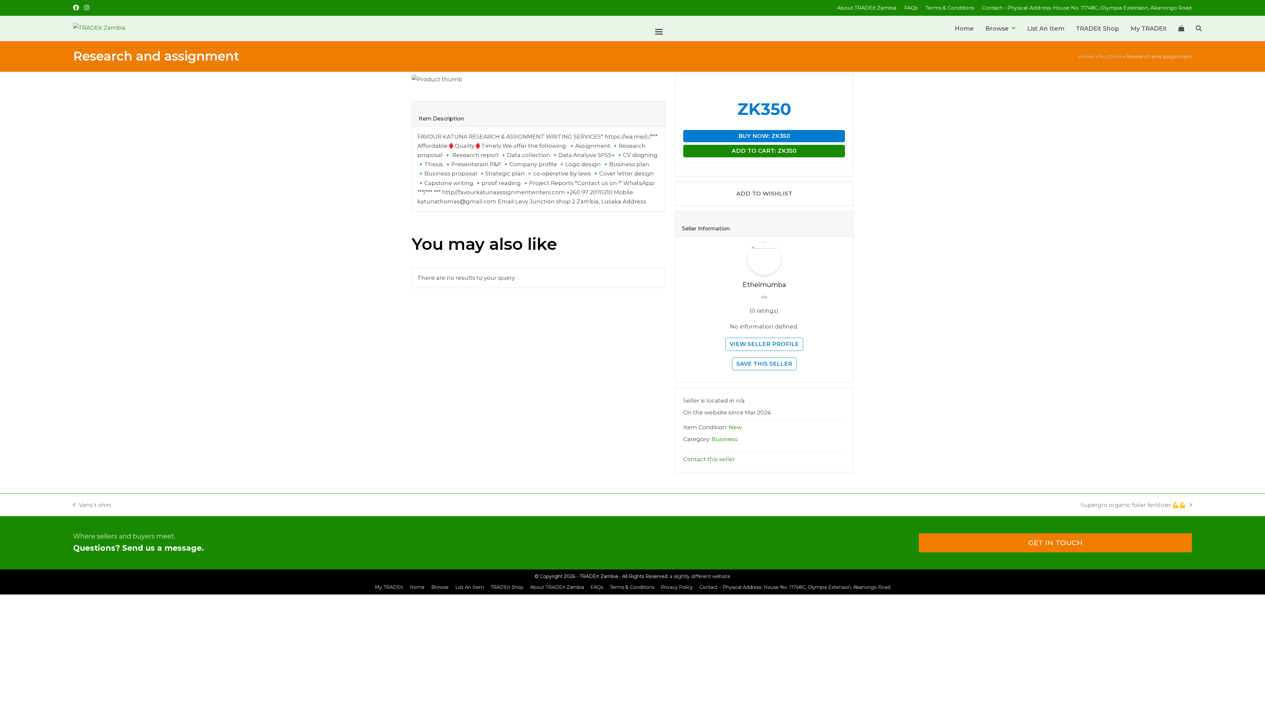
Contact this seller (709, 459)
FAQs (597, 587)
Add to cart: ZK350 (764, 150)
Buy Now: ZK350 (764, 136)
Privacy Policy (677, 587)
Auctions (1110, 56)
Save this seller (764, 363)
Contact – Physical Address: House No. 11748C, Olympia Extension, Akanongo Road (794, 587)
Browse (440, 587)
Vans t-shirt (92, 506)
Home (1086, 56)
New (735, 427)
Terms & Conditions (632, 587)
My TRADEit (389, 587)
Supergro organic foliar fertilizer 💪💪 (1133, 506)
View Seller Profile (764, 344)
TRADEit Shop (507, 587)
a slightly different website (700, 576)
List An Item (469, 587)
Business (725, 439)
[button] (1181, 28)
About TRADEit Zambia (557, 587)
